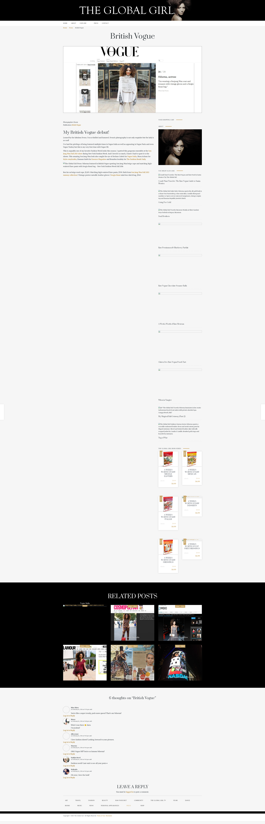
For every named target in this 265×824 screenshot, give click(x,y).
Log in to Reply (69, 716)
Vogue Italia (132, 156)
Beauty (105, 800)
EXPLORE (83, 23)
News (130, 646)
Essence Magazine (99, 159)
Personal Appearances (110, 805)
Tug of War (162, 438)
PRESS (96, 23)
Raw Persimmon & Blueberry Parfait (173, 248)
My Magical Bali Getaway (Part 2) (171, 416)
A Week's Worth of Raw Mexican (171, 324)
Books (67, 805)
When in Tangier (165, 400)
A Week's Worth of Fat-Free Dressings (192, 546)
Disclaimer (109, 816)
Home (65, 28)
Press (71, 28)
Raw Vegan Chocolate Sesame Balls (172, 286)
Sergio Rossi (115, 175)
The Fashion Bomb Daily (136, 159)
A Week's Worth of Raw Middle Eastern (168, 473)
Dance (187, 800)
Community (138, 800)
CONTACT (105, 23)
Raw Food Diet (121, 800)
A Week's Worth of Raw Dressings (168, 560)
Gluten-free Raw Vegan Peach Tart (172, 362)
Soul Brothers (164, 216)
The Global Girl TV (158, 800)
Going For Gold (164, 202)
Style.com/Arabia (69, 159)
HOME (65, 23)
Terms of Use (101, 816)
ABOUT (73, 23)
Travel (78, 800)
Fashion (91, 800)
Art (66, 800)
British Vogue (76, 125)
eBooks (162, 481)
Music (79, 805)
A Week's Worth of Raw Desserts (192, 503)
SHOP (142, 805)
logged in (129, 792)
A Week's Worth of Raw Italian (168, 517)
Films (175, 800)
